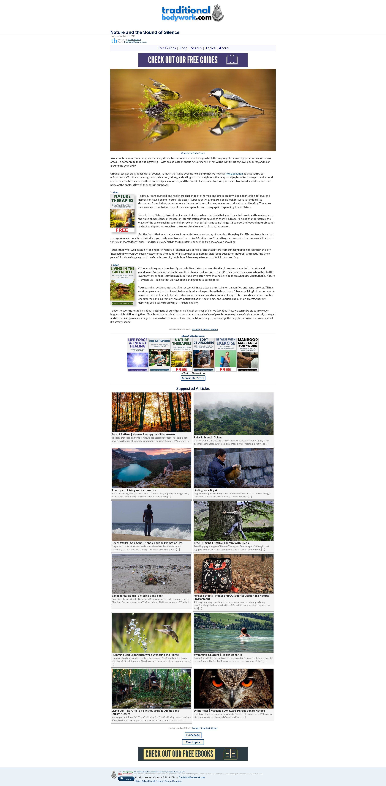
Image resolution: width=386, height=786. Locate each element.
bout (224, 48)
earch (197, 48)
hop (183, 48)
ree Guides (167, 48)
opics (211, 48)
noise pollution (234, 173)
